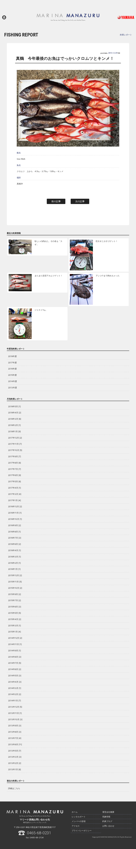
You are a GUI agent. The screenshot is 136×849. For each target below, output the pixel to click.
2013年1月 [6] (14, 769)
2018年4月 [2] (14, 412)
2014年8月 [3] (14, 657)
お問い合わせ (4, 17)
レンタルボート (79, 816)
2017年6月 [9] (14, 475)
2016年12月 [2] (15, 506)
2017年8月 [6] (14, 463)
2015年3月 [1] (14, 625)
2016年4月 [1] (14, 550)
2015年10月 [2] (15, 588)
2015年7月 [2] (14, 600)
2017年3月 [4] (14, 494)
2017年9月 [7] (14, 456)
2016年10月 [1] (15, 519)
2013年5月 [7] (14, 750)
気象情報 (106, 816)
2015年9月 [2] (14, 594)
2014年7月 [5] (14, 663)
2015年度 (12, 375)
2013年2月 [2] (14, 763)
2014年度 (12, 381)
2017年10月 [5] (15, 450)
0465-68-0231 (39, 833)
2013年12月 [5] (15, 707)
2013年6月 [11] (15, 744)
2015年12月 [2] (15, 575)
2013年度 (12, 387)
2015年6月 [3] (14, 606)
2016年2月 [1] (14, 563)
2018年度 (12, 356)
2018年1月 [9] (14, 431)
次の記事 (80, 201)
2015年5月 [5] (14, 613)
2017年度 (12, 362)
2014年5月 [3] (14, 675)
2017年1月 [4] (14, 500)
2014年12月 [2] (15, 638)
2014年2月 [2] (14, 694)
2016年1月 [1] (14, 569)
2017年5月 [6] (14, 481)
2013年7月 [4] (14, 738)
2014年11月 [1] (15, 644)
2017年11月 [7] (15, 444)
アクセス (76, 826)
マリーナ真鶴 (68, 17)
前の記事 (56, 201)
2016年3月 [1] (14, 556)
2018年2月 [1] (14, 425)
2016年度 (12, 368)
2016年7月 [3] (14, 538)
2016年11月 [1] (15, 513)
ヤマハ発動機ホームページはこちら (121, 17)
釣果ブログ (107, 821)
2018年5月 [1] (14, 406)
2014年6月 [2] (14, 669)
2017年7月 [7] (14, 469)
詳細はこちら (14, 788)
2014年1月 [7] (14, 700)
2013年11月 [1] (15, 713)
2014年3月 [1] (14, 688)
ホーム (75, 812)
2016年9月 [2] (14, 525)
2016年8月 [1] (14, 531)
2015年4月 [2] (14, 619)
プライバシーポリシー (82, 830)
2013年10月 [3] (15, 719)
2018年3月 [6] (14, 419)
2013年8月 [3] (14, 732)
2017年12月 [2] (15, 438)
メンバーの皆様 (79, 821)
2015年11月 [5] (15, 581)
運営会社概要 (108, 812)
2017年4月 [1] (14, 488)
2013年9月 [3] (14, 725)
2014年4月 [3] (14, 682)
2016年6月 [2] (14, 544)
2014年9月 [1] (14, 650)
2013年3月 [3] (14, 757)
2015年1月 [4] (14, 631)
